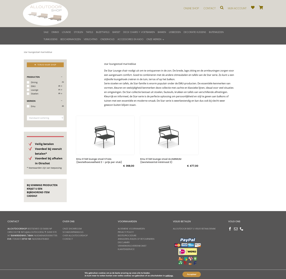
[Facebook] (230, 229)
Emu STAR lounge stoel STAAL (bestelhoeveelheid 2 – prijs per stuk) (99, 160)
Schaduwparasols (73, 232)
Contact (68, 238)
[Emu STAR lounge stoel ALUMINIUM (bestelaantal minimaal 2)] (169, 135)
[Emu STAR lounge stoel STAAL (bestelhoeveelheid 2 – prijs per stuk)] (105, 135)
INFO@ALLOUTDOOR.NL (32, 232)
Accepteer (191, 274)
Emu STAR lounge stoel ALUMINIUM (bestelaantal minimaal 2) (160, 160)
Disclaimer (124, 242)
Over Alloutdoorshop (75, 235)
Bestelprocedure (127, 235)
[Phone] (241, 229)
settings (169, 275)
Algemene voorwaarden (131, 228)
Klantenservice (126, 249)
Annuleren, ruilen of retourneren (136, 238)
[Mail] (236, 229)
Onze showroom (72, 228)
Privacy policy (126, 232)
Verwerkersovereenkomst (132, 245)
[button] (221, 7)
